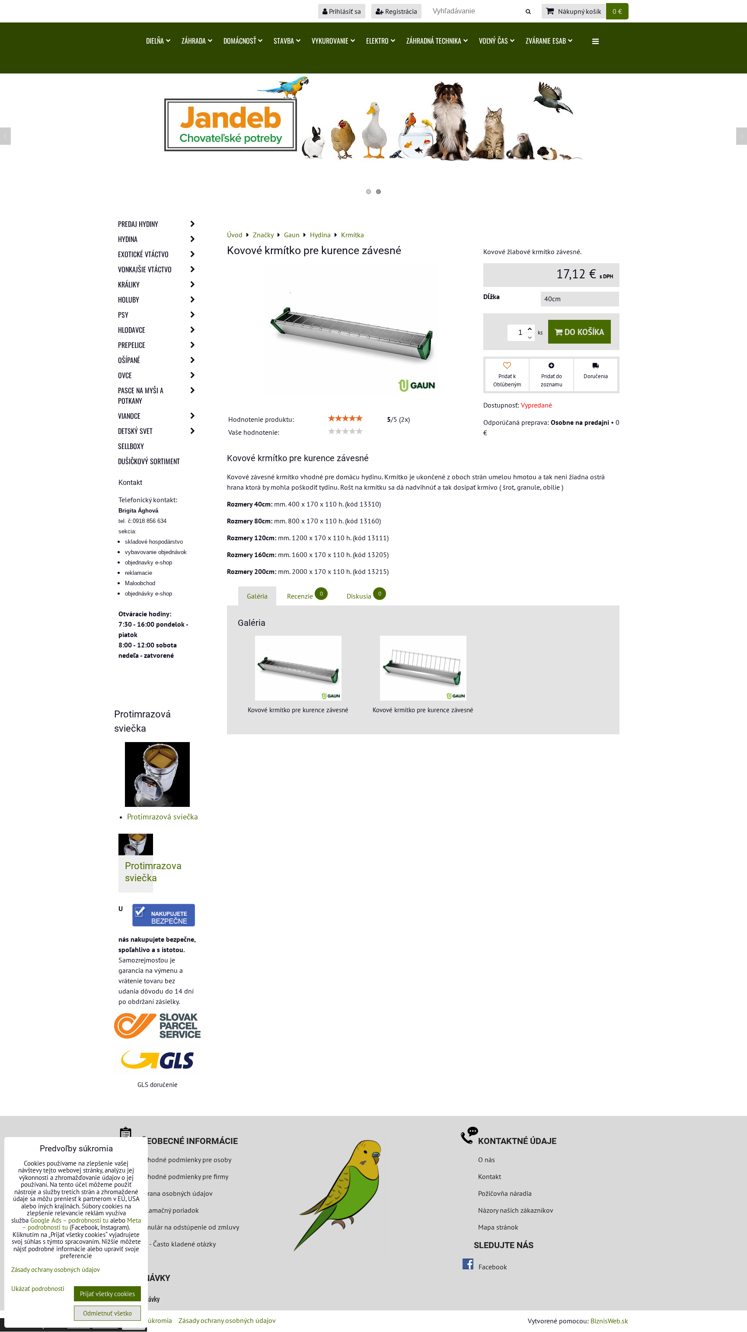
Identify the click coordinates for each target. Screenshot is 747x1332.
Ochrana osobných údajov (174, 1193)
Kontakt (489, 1176)
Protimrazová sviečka (162, 817)
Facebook (493, 1266)
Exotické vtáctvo (143, 254)
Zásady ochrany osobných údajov (227, 1320)
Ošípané (129, 360)
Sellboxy (131, 446)
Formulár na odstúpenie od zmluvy (186, 1227)
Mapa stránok (498, 1227)
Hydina (127, 239)
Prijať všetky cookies (107, 1294)
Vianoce (129, 416)
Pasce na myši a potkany (140, 395)
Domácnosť (239, 40)
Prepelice (131, 345)
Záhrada (194, 40)
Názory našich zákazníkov (515, 1210)
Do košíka (583, 331)
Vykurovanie (330, 40)
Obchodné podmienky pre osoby (183, 1159)
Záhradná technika (433, 40)
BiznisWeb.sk (609, 1320)
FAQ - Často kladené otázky (176, 1244)
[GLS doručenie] (157, 1059)
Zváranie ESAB (546, 40)
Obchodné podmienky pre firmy (182, 1176)
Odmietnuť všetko (107, 1313)
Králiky (129, 284)
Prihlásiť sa (344, 11)
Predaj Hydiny (138, 224)
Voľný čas (493, 40)
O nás (486, 1159)
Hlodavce (131, 330)
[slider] (345, 418)
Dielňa (155, 40)
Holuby (128, 299)
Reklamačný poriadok (167, 1210)
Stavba (284, 40)
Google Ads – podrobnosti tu (69, 1220)
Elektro (377, 40)
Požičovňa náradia (505, 1193)
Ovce (125, 375)
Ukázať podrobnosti (37, 1289)
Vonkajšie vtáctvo (145, 269)
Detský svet (135, 431)
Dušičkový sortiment (149, 461)
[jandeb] (373, 160)
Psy (123, 314)
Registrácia (400, 11)
